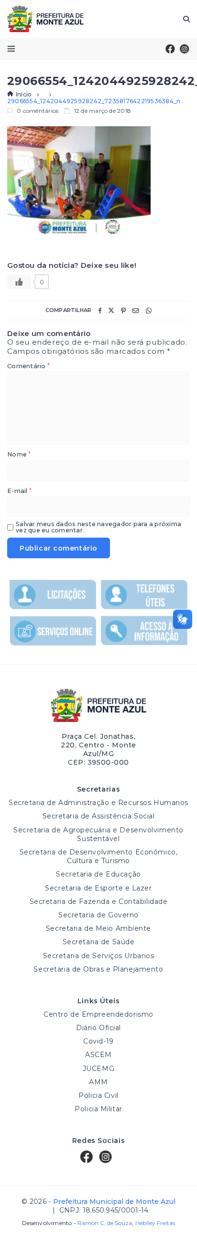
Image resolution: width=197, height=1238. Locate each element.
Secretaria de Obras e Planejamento (98, 969)
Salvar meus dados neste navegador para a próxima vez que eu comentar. (98, 527)
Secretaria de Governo (98, 915)
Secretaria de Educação (98, 874)
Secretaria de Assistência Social (99, 816)
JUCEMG (98, 1068)
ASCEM (98, 1054)
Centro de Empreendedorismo (98, 1014)
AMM (98, 1082)
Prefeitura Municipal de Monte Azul (45, 19)
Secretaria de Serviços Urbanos (98, 955)
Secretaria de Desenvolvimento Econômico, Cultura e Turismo (98, 856)
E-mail (19, 491)
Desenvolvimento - (77, 1223)
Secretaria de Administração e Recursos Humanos (98, 802)
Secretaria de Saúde (99, 942)
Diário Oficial (98, 1027)
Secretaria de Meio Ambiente (98, 928)
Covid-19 (98, 1041)
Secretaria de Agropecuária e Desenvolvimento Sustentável (98, 834)
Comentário (28, 366)
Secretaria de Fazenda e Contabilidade (99, 901)
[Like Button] (19, 282)
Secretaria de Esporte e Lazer (98, 888)
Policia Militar (98, 1109)
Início (24, 94)
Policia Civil (98, 1095)
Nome (19, 455)
